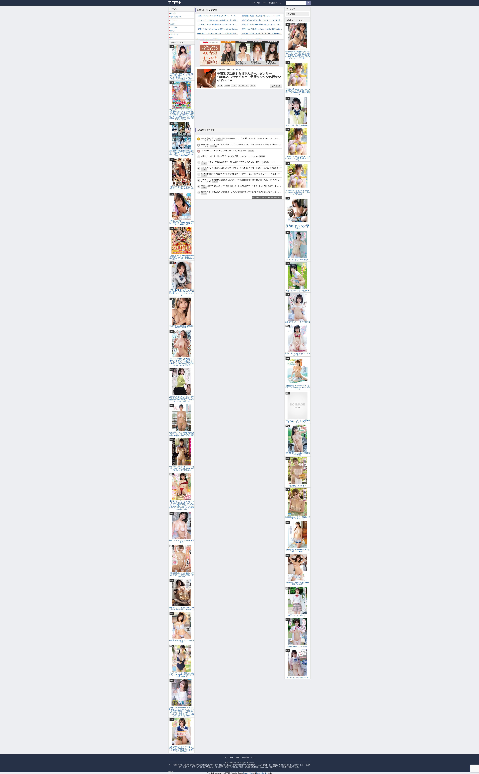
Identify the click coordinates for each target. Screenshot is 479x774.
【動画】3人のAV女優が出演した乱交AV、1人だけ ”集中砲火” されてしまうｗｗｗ (261, 20)
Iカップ (234, 85)
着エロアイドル (176, 17)
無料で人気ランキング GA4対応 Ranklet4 (266, 197)
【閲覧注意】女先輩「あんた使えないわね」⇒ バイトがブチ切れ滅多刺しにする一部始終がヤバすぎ (261, 16)
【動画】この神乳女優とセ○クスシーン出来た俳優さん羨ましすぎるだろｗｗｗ (261, 29)
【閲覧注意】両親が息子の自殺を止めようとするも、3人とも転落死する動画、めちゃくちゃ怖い (261, 24)
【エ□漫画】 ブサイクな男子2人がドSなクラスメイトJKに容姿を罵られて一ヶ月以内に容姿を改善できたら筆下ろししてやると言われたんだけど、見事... (217, 24)
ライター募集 (255, 3)
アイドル (173, 27)
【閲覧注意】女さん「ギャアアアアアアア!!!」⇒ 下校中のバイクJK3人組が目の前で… (261, 33)
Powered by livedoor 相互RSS (207, 39)
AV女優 (220, 85)
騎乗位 (253, 85)
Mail (264, 3)
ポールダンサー (243, 85)
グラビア (173, 20)
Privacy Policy (248, 773)
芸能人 (172, 24)
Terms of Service (261, 773)
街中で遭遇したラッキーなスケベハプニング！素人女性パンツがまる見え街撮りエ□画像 (217, 33)
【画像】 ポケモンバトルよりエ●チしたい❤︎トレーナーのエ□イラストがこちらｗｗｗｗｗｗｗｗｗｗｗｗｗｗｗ (217, 16)
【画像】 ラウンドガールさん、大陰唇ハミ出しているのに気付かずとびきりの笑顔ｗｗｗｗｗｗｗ (217, 29)
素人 (172, 38)
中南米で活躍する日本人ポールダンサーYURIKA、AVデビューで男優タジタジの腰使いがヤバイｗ (249, 77)
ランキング (174, 34)
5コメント (241, 69)
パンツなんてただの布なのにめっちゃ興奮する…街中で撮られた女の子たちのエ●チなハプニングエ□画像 (217, 20)
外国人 (172, 31)
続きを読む (276, 86)
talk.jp (170, 772)
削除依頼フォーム (275, 3)
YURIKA (227, 85)
